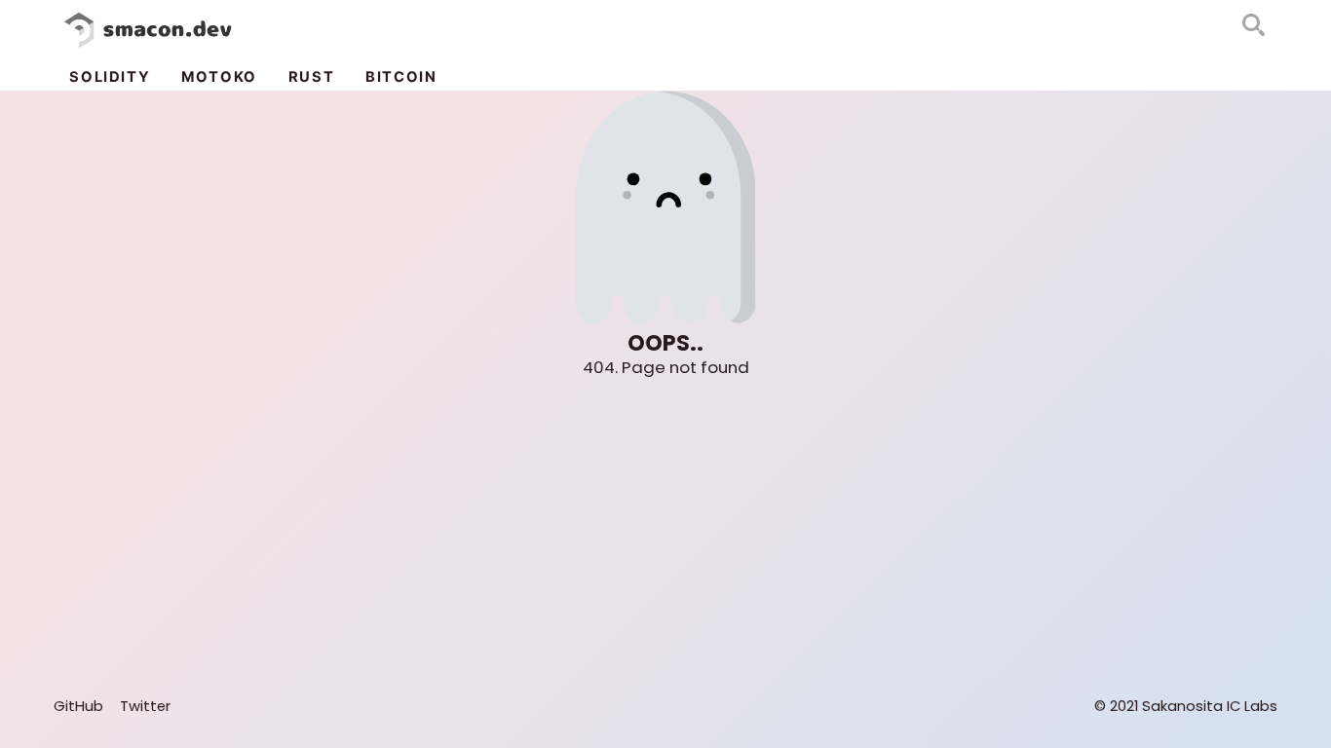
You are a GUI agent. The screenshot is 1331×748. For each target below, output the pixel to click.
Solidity (109, 77)
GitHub (78, 706)
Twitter (145, 706)
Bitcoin (401, 77)
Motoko (219, 77)
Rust (311, 77)
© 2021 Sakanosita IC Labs (1185, 706)
